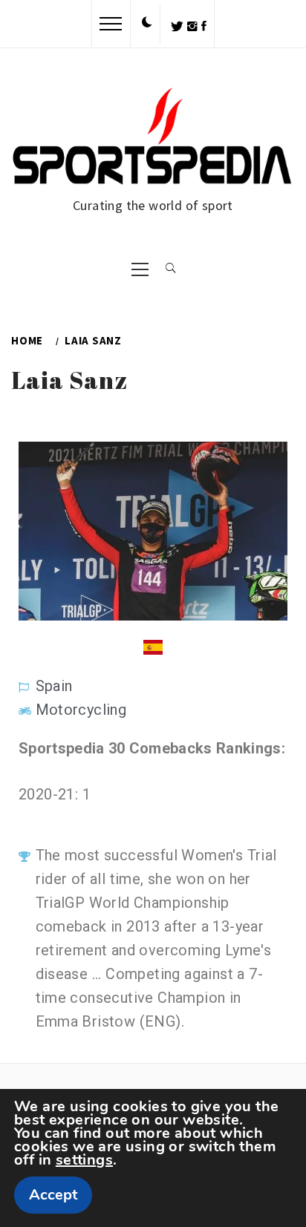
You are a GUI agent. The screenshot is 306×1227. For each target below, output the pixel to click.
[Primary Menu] (140, 268)
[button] (147, 23)
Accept (53, 1195)
